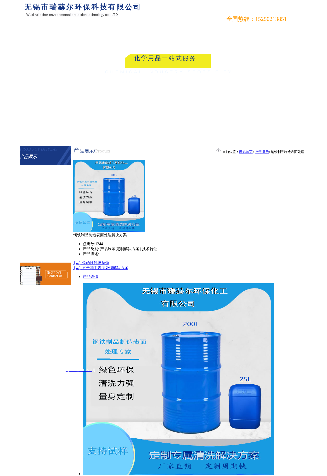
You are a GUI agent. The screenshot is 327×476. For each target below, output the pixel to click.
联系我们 (100, 28)
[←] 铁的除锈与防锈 (91, 263)
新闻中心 (53, 28)
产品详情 (90, 277)
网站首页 (246, 152)
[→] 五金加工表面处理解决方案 (100, 268)
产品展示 (262, 152)
